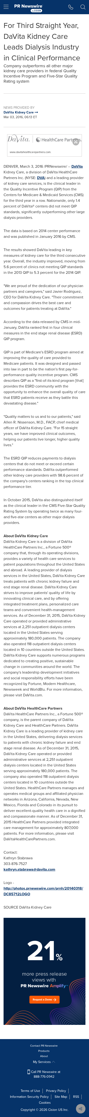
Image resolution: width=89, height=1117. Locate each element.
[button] (44, 139)
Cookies (45, 1102)
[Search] (83, 7)
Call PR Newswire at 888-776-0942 (45, 1074)
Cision (52, 1109)
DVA (41, 177)
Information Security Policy (29, 1096)
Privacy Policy (56, 1090)
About (44, 1056)
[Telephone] (71, 7)
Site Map (61, 1096)
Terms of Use (30, 1090)
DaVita (77, 166)
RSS (76, 1096)
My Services (42, 1061)
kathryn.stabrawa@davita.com (29, 869)
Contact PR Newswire (44, 1046)
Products (44, 1051)
